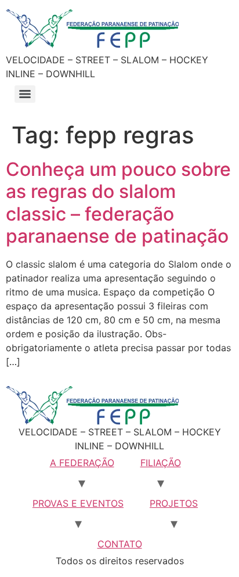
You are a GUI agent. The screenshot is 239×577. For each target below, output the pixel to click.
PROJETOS (174, 503)
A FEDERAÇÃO (82, 462)
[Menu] (25, 94)
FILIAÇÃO (160, 462)
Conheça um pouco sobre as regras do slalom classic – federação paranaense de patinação (118, 202)
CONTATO (119, 544)
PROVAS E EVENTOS (78, 503)
